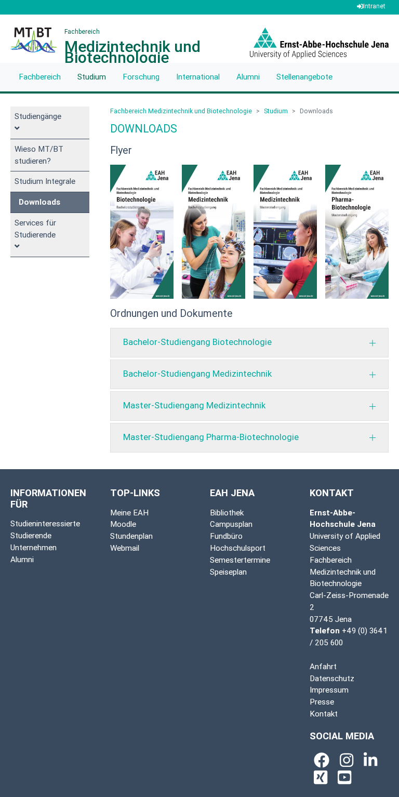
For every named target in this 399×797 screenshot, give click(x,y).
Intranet (374, 6)
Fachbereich (40, 77)
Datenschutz (332, 678)
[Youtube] (344, 777)
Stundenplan (131, 536)
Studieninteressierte (45, 523)
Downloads (39, 202)
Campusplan (231, 524)
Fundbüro (226, 536)
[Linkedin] (370, 760)
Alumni (248, 77)
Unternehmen (33, 547)
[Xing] (320, 777)
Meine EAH (129, 512)
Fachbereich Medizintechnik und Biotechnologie (181, 111)
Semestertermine (240, 560)
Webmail (124, 548)
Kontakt (324, 714)
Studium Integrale (45, 181)
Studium (91, 77)
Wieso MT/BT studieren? (39, 155)
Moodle (123, 524)
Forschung (141, 77)
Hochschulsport (237, 548)
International (198, 77)
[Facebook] (321, 760)
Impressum (329, 690)
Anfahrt (323, 666)
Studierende (30, 535)
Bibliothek (227, 512)
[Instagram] (346, 760)
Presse (322, 702)
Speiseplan (228, 572)
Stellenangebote (304, 77)
